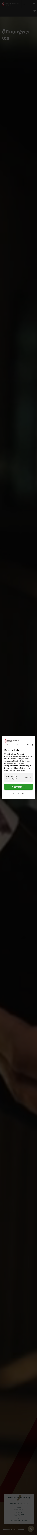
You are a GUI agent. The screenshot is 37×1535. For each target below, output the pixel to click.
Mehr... (27, 777)
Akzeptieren (17, 787)
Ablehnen (17, 793)
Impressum (11, 745)
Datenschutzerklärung (25, 745)
